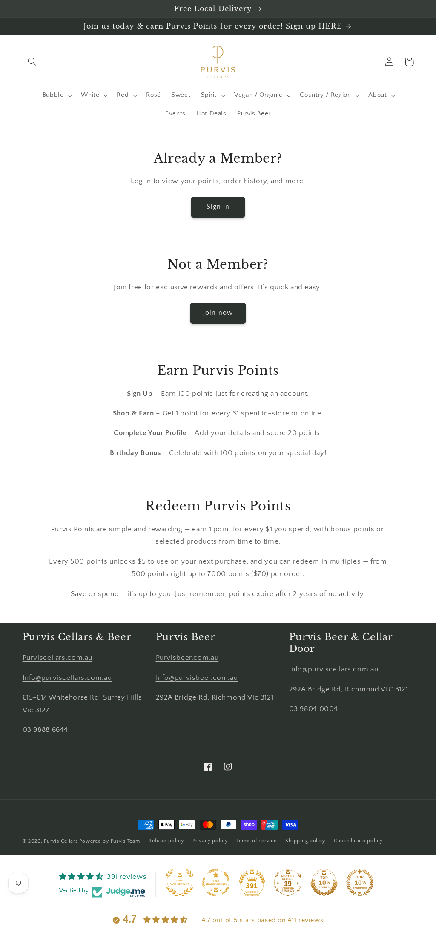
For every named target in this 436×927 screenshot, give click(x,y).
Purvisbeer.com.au (187, 658)
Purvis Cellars (60, 841)
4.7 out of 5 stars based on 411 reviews (263, 920)
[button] (32, 62)
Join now (217, 313)
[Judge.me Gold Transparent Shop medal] (215, 882)
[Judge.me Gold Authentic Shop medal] (179, 882)
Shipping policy (305, 841)
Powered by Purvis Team (109, 841)
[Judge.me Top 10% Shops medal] (324, 882)
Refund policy (166, 841)
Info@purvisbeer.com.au (197, 678)
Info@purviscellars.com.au (67, 678)
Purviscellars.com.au (58, 658)
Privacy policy (209, 841)
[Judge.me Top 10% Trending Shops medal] (359, 882)
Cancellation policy (358, 841)
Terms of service (256, 841)
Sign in (218, 206)
